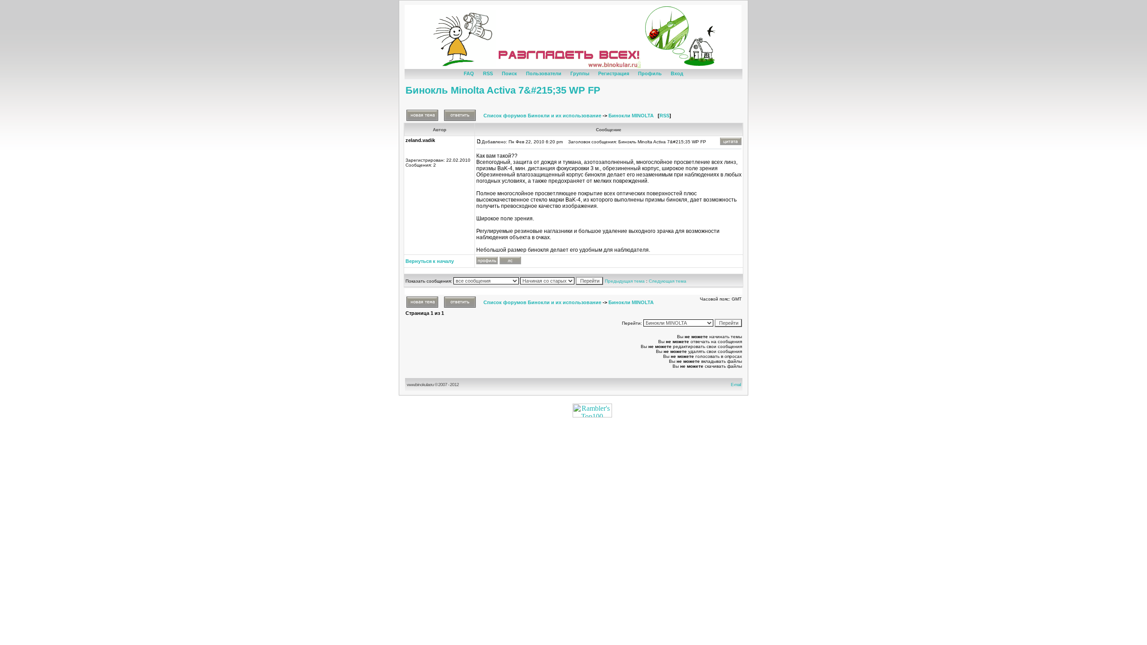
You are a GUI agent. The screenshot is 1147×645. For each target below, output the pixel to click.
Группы (579, 73)
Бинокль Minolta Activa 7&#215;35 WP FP (502, 90)
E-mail (736, 384)
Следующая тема (667, 281)
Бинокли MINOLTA (631, 115)
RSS (488, 73)
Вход (677, 73)
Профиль (650, 73)
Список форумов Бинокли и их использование (542, 115)
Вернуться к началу (429, 261)
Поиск (509, 73)
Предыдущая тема (625, 281)
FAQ (469, 73)
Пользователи (543, 73)
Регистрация (613, 73)
